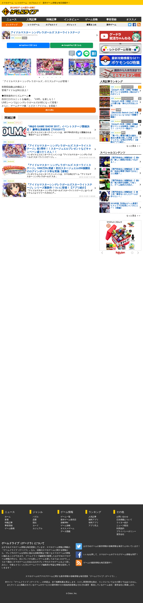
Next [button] (96, 67)
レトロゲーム (34, 24)
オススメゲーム (67, 528)
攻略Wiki (64, 522)
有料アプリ (93, 522)
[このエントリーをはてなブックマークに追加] (94, 55)
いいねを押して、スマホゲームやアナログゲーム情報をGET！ (110, 554)
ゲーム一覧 (65, 516)
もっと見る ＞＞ (133, 145)
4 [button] (52, 77)
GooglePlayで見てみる (72, 45)
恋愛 (35, 519)
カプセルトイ (51, 24)
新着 (7, 519)
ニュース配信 (122, 525)
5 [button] (56, 77)
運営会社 (120, 534)
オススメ (131, 19)
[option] (17, 67)
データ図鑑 (65, 531)
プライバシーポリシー (126, 531)
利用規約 (120, 528)
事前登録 (111, 19)
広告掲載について (124, 519)
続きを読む (50, 110)
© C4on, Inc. (71, 593)
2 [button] (43, 77)
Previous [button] (3, 67)
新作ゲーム (111, 24)
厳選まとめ (91, 24)
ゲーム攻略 (91, 19)
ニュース (12, 19)
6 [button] (60, 77)
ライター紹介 (122, 522)
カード (36, 525)
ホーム (8, 516)
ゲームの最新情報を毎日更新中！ (98, 562)
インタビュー (71, 19)
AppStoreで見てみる (29, 45)
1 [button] (39, 77)
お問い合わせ (122, 516)
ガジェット (71, 24)
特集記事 (52, 19)
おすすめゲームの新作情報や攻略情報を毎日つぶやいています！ (111, 546)
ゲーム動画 (10, 528)
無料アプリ (93, 519)
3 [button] (47, 77)
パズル (36, 516)
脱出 (35, 522)
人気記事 (32, 19)
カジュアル (37, 528)
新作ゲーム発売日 (68, 519)
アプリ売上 (93, 525)
